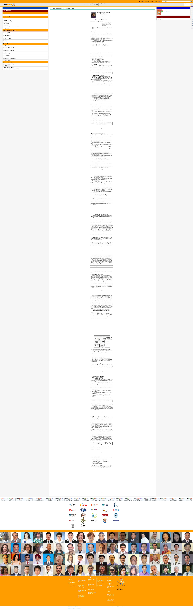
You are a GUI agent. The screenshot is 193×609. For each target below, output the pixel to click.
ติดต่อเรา (159, 1)
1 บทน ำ (4, 18)
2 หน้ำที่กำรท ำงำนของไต (7, 20)
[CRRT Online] (116, 520)
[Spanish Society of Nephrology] (105, 510)
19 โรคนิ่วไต (5, 52)
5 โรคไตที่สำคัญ (5, 25)
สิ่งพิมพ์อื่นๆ (155, 1)
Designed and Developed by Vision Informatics (74, 608)
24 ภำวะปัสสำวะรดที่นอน (7, 60)
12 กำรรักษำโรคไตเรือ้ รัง (7, 38)
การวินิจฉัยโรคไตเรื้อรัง (91, 589)
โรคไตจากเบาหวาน (110, 583)
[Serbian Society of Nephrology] (116, 515)
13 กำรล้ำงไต (5, 40)
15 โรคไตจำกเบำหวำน (6, 45)
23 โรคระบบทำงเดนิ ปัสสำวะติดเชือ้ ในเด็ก (9, 58)
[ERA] (83, 504)
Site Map (69, 606)
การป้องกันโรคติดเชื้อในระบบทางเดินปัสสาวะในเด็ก (81, 596)
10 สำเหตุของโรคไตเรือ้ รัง (7, 35)
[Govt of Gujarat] (72, 525)
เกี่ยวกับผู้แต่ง (151, 1)
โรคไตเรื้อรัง (96, 4)
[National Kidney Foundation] (94, 504)
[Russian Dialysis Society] (72, 515)
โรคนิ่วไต (108, 591)
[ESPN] (116, 504)
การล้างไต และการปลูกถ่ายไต (101, 4)
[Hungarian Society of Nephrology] (72, 520)
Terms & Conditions (74, 606)
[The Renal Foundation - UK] (94, 510)
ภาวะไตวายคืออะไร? (110, 580)
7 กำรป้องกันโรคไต (6, 28)
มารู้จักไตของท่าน (85, 4)
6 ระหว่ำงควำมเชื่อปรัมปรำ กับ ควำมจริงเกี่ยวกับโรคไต (11, 26)
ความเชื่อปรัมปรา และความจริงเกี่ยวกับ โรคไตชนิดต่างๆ (71, 586)
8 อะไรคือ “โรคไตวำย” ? (7, 32)
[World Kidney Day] (72, 504)
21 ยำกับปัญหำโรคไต (6, 55)
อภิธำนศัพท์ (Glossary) (6, 65)
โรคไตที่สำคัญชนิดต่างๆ (106, 4)
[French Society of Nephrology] (94, 515)
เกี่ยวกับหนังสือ (147, 1)
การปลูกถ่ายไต (99, 585)
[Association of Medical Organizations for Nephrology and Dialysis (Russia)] (116, 510)
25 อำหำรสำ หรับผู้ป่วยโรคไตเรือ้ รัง (8, 64)
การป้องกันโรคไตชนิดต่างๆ (90, 4)
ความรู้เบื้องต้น (70, 579)
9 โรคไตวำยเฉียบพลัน (6, 33)
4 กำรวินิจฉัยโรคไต (6, 23)
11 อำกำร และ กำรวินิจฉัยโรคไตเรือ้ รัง (9, 37)
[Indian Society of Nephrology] (83, 515)
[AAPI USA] (83, 510)
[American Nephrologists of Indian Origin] (83, 525)
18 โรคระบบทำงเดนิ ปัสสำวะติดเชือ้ (8, 50)
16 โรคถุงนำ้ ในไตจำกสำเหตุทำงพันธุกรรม (9, 47)
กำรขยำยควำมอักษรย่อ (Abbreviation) (9, 67)
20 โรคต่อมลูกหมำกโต (6, 53)
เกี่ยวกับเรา (142, 1)
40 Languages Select (187, 4)
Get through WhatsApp (166, 11)
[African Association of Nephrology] (83, 520)
